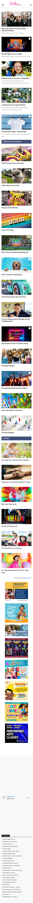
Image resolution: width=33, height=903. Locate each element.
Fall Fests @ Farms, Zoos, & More (11, 851)
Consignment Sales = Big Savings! (14, 132)
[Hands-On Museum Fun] (16, 516)
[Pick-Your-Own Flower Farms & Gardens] (16, 450)
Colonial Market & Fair (8, 860)
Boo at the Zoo (6, 894)
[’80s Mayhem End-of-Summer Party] (16, 333)
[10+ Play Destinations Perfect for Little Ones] (16, 560)
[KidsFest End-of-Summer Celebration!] (16, 68)
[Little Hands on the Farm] (16, 175)
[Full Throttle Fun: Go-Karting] (16, 538)
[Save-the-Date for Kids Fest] (16, 400)
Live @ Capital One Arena (9, 882)
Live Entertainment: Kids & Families (11, 889)
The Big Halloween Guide (8, 853)
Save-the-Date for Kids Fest (12, 410)
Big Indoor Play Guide (9, 504)
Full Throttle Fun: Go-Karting (11, 548)
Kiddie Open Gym (7, 868)
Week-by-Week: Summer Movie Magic (12, 870)
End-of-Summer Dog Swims (12, 275)
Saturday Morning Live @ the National (12, 892)
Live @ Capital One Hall (8, 877)
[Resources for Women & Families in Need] (16, 472)
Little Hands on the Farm (11, 185)
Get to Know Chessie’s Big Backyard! (15, 252)
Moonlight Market (8, 366)
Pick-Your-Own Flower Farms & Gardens (15, 460)
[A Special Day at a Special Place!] (16, 95)
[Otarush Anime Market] (16, 198)
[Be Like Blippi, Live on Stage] (16, 44)
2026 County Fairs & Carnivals (13, 163)
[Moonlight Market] (16, 356)
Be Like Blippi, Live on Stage (12, 54)
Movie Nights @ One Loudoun (10, 863)
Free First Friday (8, 230)
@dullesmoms (11, 796)
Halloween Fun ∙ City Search (9, 841)
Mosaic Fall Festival (7, 844)
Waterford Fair (6, 884)
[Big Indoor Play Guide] (16, 494)
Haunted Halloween (7, 858)
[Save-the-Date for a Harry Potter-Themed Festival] (16, 19)
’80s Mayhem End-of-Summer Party (15, 343)
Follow (28, 797)
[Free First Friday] (16, 220)
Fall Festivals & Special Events (10, 846)
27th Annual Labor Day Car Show (14, 297)
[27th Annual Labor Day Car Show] (16, 287)
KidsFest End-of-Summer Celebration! (16, 78)
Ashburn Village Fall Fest (8, 839)
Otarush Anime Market (10, 208)
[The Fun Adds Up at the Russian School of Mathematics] (16, 309)
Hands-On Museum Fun (10, 526)
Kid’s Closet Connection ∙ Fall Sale (11, 887)
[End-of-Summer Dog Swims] (16, 265)
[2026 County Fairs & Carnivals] (16, 153)
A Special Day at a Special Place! (13, 105)
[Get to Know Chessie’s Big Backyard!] (16, 242)
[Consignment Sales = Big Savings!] (16, 122)
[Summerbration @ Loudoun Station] (16, 378)
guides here (27, 578)
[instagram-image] (6, 806)
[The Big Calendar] (16, 423)
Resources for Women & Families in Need (16, 482)
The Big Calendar (8, 433)
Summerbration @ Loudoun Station (14, 388)
